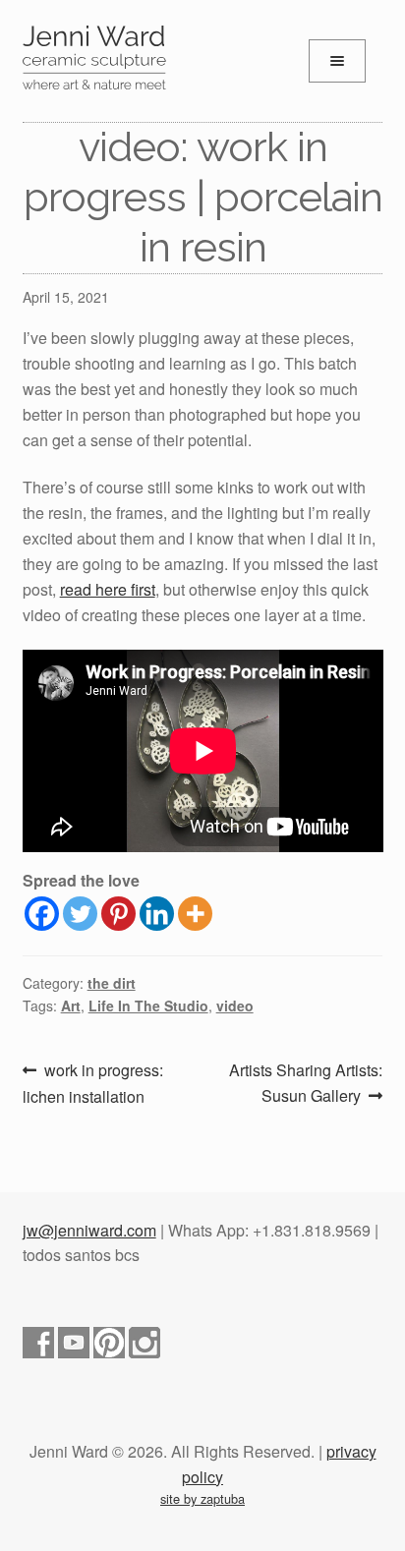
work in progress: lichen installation (93, 1083)
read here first (107, 589)
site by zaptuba (202, 1498)
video (235, 1005)
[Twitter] (80, 913)
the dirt (111, 983)
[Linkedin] (157, 913)
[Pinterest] (118, 913)
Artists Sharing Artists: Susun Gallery (305, 1082)
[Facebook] (42, 913)
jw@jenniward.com (89, 1230)
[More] (195, 913)
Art (71, 1005)
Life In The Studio (148, 1005)
